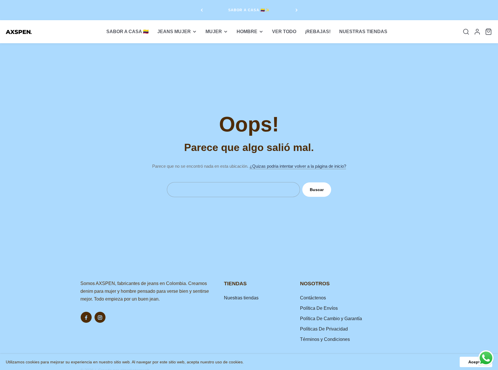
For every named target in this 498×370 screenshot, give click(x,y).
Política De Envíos (319, 308)
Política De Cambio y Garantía (331, 318)
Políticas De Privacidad (324, 328)
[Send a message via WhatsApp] (486, 358)
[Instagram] (100, 317)
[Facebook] (86, 317)
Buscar (317, 189)
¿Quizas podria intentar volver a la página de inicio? (298, 166)
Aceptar (476, 362)
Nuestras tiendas (241, 297)
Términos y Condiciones (325, 339)
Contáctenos (313, 297)
